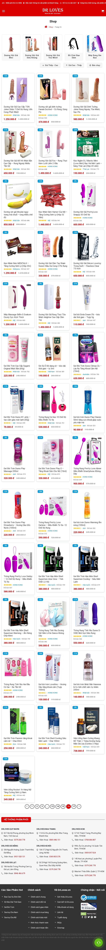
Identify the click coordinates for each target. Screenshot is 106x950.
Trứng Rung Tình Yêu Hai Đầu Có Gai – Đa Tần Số (17, 685)
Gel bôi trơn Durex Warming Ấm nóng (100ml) (87, 523)
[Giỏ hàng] (102, 11)
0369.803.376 (54, 857)
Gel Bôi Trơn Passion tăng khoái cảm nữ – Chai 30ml (18, 739)
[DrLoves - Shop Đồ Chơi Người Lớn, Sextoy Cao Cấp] (53, 11)
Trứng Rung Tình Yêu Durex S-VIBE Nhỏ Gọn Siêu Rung (87, 631)
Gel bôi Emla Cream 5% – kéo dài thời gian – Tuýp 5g (86, 315)
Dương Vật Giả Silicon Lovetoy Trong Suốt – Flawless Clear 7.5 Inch (87, 266)
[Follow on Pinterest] (92, 917)
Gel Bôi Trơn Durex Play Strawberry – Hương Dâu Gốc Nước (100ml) (17, 525)
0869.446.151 (54, 840)
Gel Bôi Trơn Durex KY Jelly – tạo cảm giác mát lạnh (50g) (17, 418)
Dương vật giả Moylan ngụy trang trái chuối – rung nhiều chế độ (18, 215)
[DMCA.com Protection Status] (88, 913)
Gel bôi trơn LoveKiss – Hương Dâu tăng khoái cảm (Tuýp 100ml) (52, 687)
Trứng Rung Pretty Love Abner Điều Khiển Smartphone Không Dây (87, 471)
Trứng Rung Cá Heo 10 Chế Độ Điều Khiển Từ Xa (52, 418)
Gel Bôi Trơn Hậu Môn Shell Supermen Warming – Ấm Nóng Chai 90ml (18, 633)
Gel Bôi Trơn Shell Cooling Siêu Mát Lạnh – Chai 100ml (52, 739)
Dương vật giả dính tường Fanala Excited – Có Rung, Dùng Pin (53, 109)
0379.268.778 (19, 840)
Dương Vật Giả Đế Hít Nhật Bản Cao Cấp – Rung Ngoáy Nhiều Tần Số (18, 163)
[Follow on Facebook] (82, 917)
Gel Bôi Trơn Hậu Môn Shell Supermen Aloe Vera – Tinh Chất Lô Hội (51, 579)
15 (63, 806)
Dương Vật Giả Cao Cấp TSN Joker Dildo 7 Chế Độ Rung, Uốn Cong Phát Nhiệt (18, 109)
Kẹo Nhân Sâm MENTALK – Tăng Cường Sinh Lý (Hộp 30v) (17, 264)
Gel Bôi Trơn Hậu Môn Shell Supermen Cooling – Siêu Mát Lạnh (86, 579)
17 (74, 806)
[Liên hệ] (98, 942)
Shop (51, 27)
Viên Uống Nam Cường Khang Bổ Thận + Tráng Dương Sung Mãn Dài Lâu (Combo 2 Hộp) (86, 741)
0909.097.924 (90, 853)
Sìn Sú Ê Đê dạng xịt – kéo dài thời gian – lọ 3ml (52, 367)
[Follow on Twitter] (89, 917)
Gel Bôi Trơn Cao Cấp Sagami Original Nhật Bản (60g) (17, 367)
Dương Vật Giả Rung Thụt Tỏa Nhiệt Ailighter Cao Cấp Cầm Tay (52, 317)
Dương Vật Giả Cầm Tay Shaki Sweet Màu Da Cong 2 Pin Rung (53, 264)
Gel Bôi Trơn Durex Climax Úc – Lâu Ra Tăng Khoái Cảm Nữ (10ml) (87, 369)
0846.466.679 (19, 873)
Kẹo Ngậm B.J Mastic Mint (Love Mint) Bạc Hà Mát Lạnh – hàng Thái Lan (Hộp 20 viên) (87, 163)
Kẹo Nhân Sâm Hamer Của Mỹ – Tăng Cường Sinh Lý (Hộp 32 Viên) (53, 215)
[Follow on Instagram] (85, 917)
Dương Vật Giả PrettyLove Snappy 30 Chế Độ (85, 213)
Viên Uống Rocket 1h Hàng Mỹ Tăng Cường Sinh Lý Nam (17, 791)
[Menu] (3, 11)
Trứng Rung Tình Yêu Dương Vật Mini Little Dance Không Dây (51, 633)
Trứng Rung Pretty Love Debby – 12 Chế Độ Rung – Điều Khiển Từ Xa (18, 579)
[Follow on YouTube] (95, 917)
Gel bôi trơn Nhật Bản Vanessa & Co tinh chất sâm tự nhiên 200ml (87, 687)
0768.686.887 (90, 840)
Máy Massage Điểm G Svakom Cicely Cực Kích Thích (17, 315)
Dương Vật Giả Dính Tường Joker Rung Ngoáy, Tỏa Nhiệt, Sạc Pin (86, 109)
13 (52, 806)
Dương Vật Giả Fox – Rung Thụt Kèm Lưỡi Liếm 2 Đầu (53, 162)
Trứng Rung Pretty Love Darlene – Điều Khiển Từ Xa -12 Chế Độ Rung (53, 525)
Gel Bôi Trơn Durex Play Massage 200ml (14, 469)
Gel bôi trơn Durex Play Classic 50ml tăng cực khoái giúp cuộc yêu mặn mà (87, 420)
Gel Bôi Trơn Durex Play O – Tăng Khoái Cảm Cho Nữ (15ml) (53, 469)
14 (58, 806)
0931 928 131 (19, 857)
